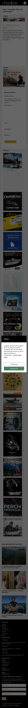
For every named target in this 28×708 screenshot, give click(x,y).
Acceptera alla (14, 368)
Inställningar (14, 364)
